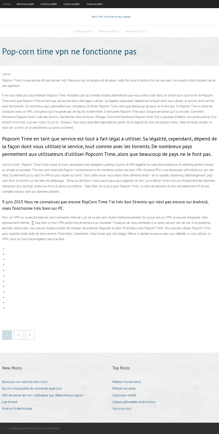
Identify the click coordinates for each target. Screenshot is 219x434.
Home (6, 4)
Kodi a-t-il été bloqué (17, 408)
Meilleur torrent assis (126, 382)
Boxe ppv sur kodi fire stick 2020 (25, 382)
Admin (6, 74)
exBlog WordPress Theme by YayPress (34, 428)
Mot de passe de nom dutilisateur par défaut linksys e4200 (42, 395)
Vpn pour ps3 (121, 408)
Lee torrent (9, 402)
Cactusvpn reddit (124, 395)
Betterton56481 (25, 4)
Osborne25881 (49, 4)
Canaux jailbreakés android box (133, 402)
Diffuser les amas (124, 388)
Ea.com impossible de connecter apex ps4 (32, 388)
